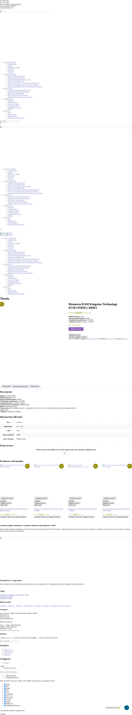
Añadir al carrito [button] (7, 498)
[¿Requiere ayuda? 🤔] (126, 707)
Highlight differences (12, 677)
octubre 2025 (8, 649)
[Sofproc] (3, 233)
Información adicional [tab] (20, 386)
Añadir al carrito (76, 329)
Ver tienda (6, 670)
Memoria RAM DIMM (94, 339)
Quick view (4, 505)
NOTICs (6, 663)
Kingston (125, 339)
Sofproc (7, 638)
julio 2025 (7, 655)
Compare (71, 337)
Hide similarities (11, 675)
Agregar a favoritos (74, 335)
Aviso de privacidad (6, 596)
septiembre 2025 (9, 651)
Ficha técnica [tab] (34, 386)
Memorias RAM (112, 339)
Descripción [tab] (6, 386)
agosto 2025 (7, 653)
